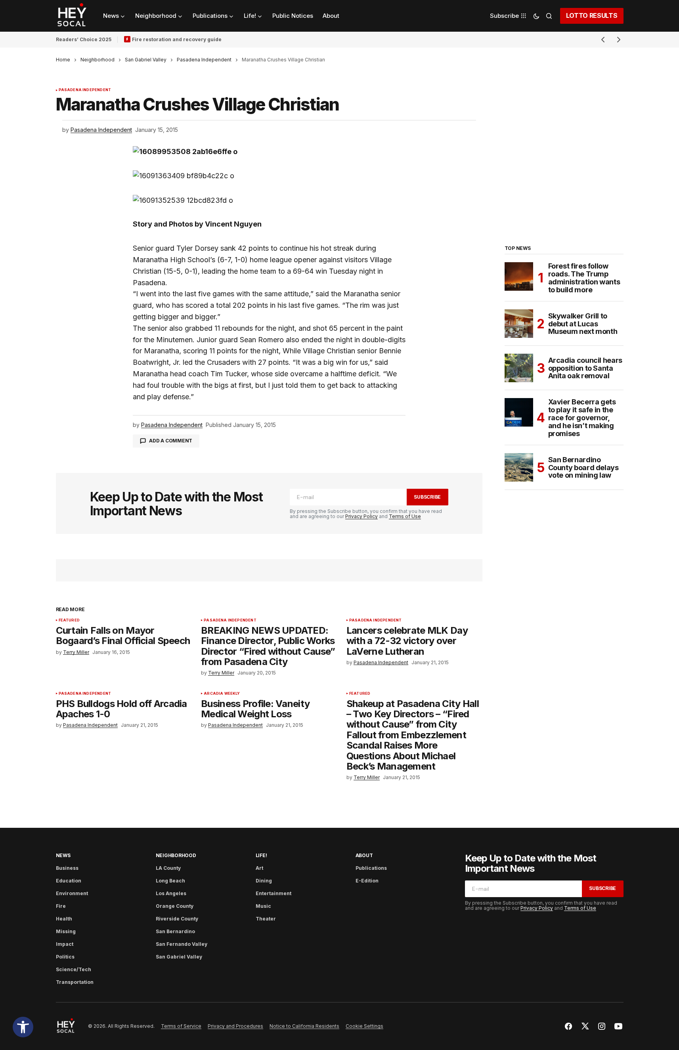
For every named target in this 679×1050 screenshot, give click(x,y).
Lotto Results (592, 15)
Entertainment (273, 893)
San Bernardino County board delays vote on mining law (583, 467)
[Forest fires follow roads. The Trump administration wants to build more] (519, 276)
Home (63, 60)
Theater (266, 919)
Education (68, 881)
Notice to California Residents (304, 1026)
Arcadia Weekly (222, 694)
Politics (65, 957)
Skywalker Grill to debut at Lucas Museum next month (583, 324)
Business (67, 868)
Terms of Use (405, 516)
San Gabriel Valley (145, 60)
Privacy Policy (361, 516)
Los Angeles (171, 893)
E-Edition (367, 881)
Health (64, 919)
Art (259, 868)
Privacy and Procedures (235, 1026)
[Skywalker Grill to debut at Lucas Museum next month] (519, 323)
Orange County (174, 906)
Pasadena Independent (204, 60)
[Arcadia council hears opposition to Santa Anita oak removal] (519, 368)
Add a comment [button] (170, 441)
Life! (261, 855)
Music (263, 906)
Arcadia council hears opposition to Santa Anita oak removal (585, 368)
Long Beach (170, 881)
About (364, 855)
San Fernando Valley (181, 944)
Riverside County (177, 919)
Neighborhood (97, 60)
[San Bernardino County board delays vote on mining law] (519, 467)
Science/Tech (73, 969)
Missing (66, 931)
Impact (64, 944)
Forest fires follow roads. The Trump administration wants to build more (584, 277)
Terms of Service (181, 1026)
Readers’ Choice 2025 (83, 39)
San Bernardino (175, 931)
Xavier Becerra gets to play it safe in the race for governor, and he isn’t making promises (582, 417)
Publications (371, 868)
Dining (264, 881)
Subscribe (427, 497)
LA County (168, 868)
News (63, 855)
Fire (61, 906)
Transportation (75, 982)
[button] (23, 1027)
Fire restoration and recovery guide (177, 39)
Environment (72, 893)
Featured (69, 620)
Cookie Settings (364, 1026)
